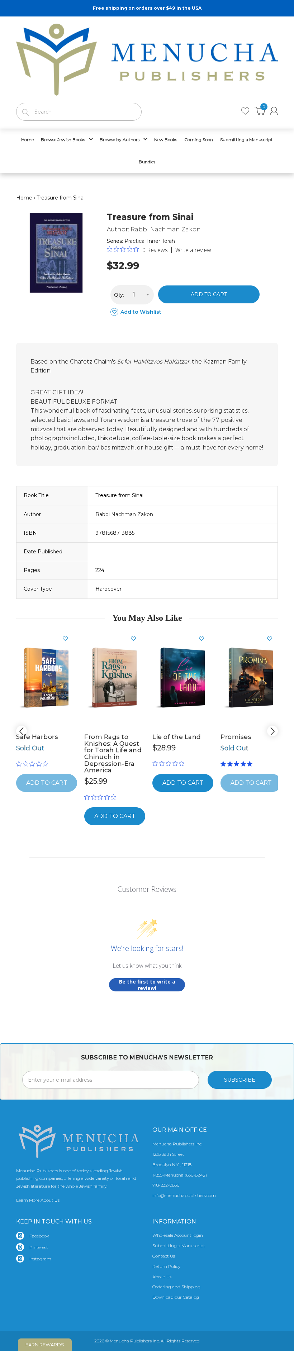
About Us (161, 1276)
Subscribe (239, 1080)
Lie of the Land (176, 736)
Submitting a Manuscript (178, 1245)
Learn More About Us (38, 1200)
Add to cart (209, 294)
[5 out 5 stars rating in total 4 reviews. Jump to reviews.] (237, 764)
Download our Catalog (175, 1297)
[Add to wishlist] (68, 638)
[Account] (274, 111)
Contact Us (163, 1256)
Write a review (193, 250)
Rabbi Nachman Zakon (166, 229)
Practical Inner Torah (149, 241)
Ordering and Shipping (176, 1286)
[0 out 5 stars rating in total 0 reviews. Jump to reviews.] (34, 764)
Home (24, 197)
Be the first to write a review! (147, 984)
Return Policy (166, 1266)
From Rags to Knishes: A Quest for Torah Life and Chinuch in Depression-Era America (113, 753)
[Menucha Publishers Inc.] (147, 58)
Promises (235, 736)
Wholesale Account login (177, 1235)
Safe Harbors (37, 736)
